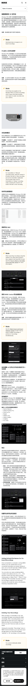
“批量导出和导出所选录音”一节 (16, 317)
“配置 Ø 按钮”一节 (19, 467)
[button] (25, 2)
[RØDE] (4, 2)
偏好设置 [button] (8, 680)
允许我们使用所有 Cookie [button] (18, 680)
